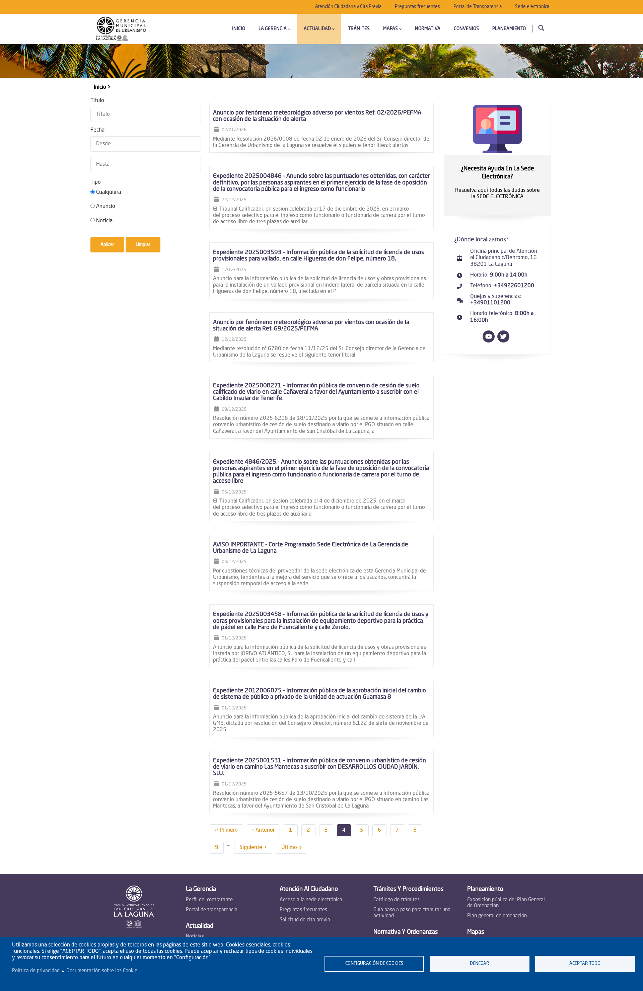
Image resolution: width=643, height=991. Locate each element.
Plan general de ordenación (497, 916)
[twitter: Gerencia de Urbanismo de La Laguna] (504, 341)
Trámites (359, 28)
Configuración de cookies (374, 964)
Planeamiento (509, 28)
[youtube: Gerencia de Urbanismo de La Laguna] (490, 341)
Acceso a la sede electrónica (311, 900)
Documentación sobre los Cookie (101, 971)
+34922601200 (514, 286)
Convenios (466, 28)
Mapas (390, 28)
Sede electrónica (532, 6)
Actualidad (317, 28)
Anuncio (105, 206)
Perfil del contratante (209, 900)
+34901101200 (490, 303)
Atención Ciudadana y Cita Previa (348, 6)
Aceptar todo (584, 964)
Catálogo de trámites (396, 900)
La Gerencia (273, 28)
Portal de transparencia (211, 910)
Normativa (427, 28)
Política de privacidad (36, 971)
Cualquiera (108, 192)
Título (97, 100)
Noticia (104, 221)
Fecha (97, 130)
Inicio (238, 28)
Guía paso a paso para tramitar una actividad (411, 913)
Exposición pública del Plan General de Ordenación (506, 903)
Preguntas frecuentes (417, 6)
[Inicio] (121, 29)
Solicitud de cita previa (305, 920)
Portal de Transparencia (477, 6)
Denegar (479, 964)
